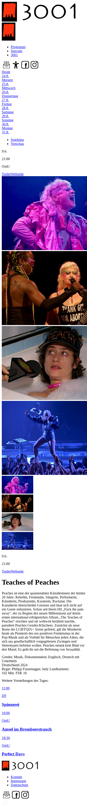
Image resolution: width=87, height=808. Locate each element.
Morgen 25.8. (7, 82)
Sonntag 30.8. (7, 122)
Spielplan (17, 140)
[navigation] (5, 804)
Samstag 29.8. (8, 114)
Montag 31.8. (7, 130)
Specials (16, 51)
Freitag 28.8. (7, 106)
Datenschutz (19, 785)
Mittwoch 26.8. (8, 90)
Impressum (18, 781)
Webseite (17, 174)
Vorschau (17, 144)
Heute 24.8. (6, 74)
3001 (14, 55)
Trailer (6, 174)
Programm (18, 47)
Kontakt (16, 777)
